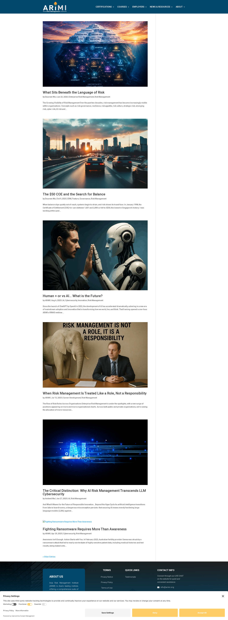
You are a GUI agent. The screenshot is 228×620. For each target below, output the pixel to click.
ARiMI (47, 300)
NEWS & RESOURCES (160, 7)
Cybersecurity (71, 300)
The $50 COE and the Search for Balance (74, 194)
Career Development (72, 398)
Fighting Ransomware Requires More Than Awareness (85, 529)
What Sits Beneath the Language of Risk (73, 92)
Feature (75, 199)
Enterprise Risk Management (81, 97)
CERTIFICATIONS (104, 7)
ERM (69, 199)
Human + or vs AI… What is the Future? (73, 296)
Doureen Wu (50, 97)
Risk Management (102, 97)
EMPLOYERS (138, 7)
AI (63, 300)
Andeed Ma (50, 498)
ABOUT (179, 7)
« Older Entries (49, 557)
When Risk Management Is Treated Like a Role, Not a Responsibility (95, 393)
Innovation (82, 300)
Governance (85, 199)
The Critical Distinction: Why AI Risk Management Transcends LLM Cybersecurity (94, 492)
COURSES (122, 7)
